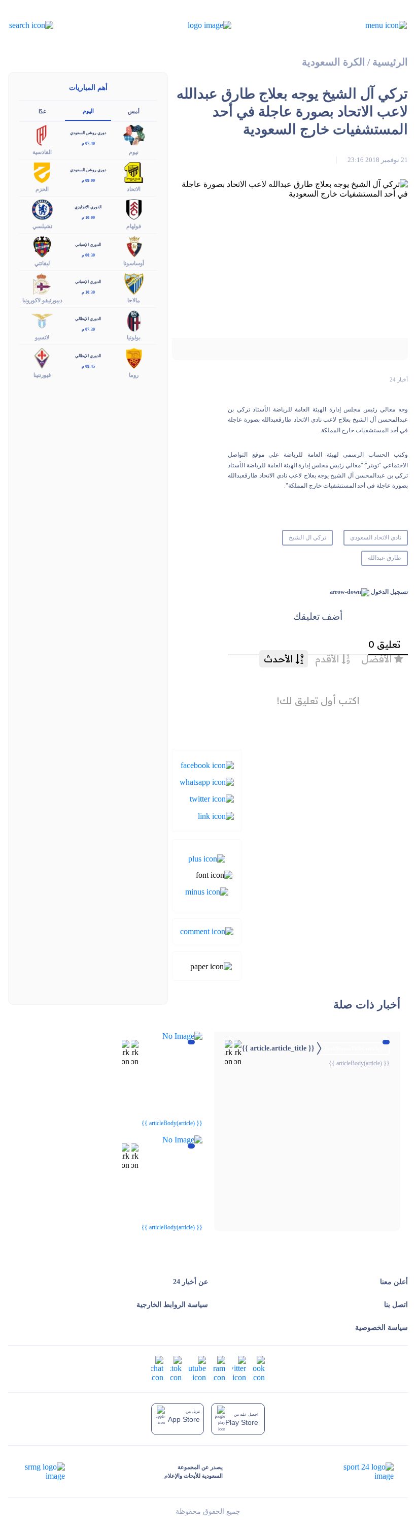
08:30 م (88, 255)
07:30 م (88, 329)
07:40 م (88, 143)
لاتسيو (42, 337)
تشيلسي (42, 226)
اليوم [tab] (88, 111)
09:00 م (88, 180)
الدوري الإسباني (88, 244)
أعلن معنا (394, 1282)
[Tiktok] (176, 1368)
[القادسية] (42, 134)
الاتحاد (134, 189)
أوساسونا (133, 263)
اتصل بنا (396, 1305)
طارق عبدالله (384, 557)
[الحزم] (42, 171)
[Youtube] (197, 1368)
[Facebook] (207, 764)
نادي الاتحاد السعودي (375, 537)
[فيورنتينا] (42, 357)
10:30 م (88, 292)
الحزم (42, 189)
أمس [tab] (134, 111)
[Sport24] (358, 1471)
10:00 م (88, 217)
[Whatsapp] (207, 781)
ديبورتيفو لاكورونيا (42, 300)
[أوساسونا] (134, 246)
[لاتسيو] (42, 320)
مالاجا (133, 300)
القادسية (42, 152)
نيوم (133, 152)
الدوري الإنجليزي (88, 207)
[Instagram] (219, 1368)
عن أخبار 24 (190, 1282)
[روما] (134, 357)
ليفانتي (42, 263)
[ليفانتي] (42, 246)
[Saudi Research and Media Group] (44, 1471)
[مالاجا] (134, 283)
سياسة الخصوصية (381, 1327)
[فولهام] (134, 208)
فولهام (133, 226)
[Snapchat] (157, 1368)
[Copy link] (216, 815)
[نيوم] (134, 134)
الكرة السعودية (333, 62)
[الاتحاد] (134, 171)
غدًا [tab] (42, 111)
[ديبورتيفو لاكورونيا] (42, 283)
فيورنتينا (42, 375)
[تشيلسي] (42, 208)
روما (133, 375)
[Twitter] (212, 798)
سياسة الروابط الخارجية (172, 1305)
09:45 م (88, 366)
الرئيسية (390, 62)
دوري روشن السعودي (88, 133)
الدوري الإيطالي (88, 318)
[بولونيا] (134, 320)
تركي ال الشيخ (307, 537)
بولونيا (134, 337)
